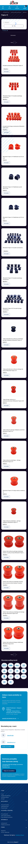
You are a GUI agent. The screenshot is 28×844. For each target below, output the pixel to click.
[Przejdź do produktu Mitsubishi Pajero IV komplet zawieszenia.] (14, 238)
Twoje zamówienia (5, 804)
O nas (2, 794)
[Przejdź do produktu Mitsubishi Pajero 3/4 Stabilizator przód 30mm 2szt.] (14, 177)
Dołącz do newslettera (9, 770)
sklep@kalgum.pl (11, 742)
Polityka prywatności (5, 824)
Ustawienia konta (4, 806)
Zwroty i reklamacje (5, 832)
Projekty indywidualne (5, 795)
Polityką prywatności (11, 776)
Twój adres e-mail (6, 767)
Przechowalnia (4, 808)
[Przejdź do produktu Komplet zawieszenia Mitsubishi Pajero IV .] (14, 55)
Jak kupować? (4, 823)
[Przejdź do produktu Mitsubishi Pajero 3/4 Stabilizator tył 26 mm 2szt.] (14, 147)
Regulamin (17, 773)
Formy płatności (4, 814)
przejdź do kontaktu (7, 746)
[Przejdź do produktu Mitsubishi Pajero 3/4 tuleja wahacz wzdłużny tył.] (14, 480)
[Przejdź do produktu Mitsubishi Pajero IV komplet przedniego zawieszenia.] (14, 86)
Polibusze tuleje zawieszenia (16, 12)
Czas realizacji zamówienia (6, 817)
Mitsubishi (25, 12)
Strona (12, 42)
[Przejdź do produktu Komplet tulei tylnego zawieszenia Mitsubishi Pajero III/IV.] (14, 116)
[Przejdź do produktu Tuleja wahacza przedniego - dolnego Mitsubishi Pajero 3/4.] (14, 450)
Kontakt (2, 798)
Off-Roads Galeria (5, 797)
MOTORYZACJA (6, 12)
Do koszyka (6, 71)
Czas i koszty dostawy (5, 815)
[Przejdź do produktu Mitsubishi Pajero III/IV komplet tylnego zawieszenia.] (14, 298)
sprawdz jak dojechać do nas (9, 718)
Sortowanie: (13, 35)
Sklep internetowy (12, 842)
